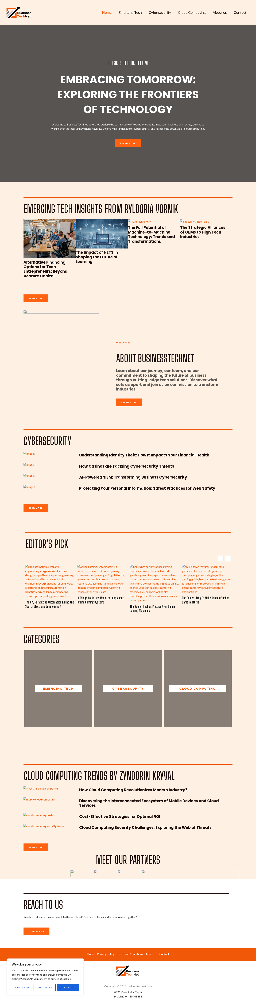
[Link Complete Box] (50, 251)
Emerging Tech (130, 12)
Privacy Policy (105, 954)
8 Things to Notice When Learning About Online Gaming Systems (100, 600)
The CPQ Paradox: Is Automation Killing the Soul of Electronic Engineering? (49, 604)
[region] (45, 976)
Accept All (68, 987)
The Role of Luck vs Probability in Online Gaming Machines (152, 608)
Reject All (45, 987)
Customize (22, 987)
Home (107, 12)
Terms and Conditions (130, 954)
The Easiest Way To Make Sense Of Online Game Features (205, 600)
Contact (240, 12)
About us (220, 12)
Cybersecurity (160, 12)
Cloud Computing (192, 12)
